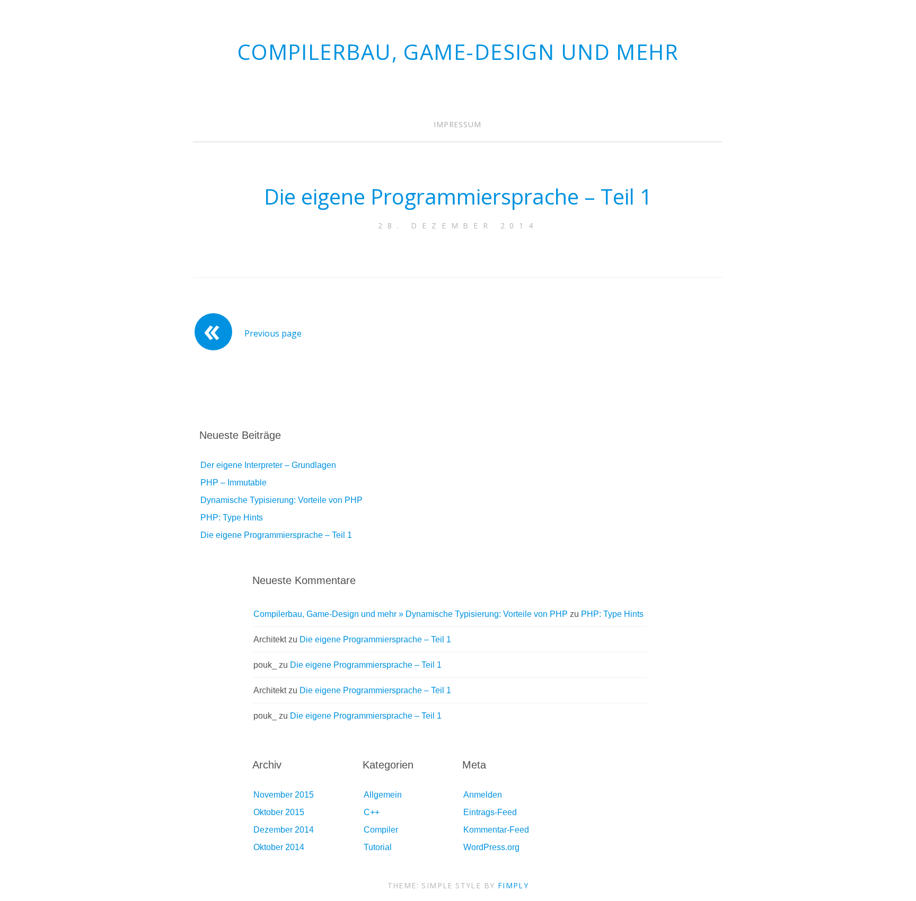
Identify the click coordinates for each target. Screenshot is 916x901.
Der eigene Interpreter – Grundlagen (268, 465)
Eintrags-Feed (490, 812)
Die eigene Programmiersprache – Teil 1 (458, 196)
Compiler (381, 829)
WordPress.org (491, 847)
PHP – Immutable (233, 482)
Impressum (458, 124)
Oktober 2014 (278, 847)
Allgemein (383, 794)
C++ (372, 812)
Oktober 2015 (278, 812)
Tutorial (378, 847)
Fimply (513, 885)
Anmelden (482, 794)
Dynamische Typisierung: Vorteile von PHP (281, 500)
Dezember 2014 (283, 829)
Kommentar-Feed (496, 829)
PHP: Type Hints (231, 517)
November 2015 (283, 794)
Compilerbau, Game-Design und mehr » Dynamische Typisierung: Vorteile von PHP (410, 614)
